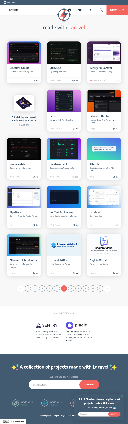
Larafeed (95, 212)
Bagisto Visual (98, 260)
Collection (11, 2)
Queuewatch (17, 164)
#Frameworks (94, 273)
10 (78, 288)
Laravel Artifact (59, 260)
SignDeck (15, 212)
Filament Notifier (100, 116)
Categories (13, 10)
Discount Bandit (19, 67)
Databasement (58, 164)
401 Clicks (55, 67)
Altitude (95, 164)
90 (93, 288)
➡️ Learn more (23, 125)
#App (11, 80)
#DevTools (53, 80)
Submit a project (117, 10)
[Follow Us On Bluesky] (80, 10)
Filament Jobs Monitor (23, 260)
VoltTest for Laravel (61, 212)
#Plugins (92, 129)
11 (85, 288)
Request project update (63, 415)
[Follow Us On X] (90, 10)
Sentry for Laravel (101, 67)
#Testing (57, 225)
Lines (53, 116)
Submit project (46, 415)
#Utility (59, 129)
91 (100, 288)
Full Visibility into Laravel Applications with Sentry (24, 119)
